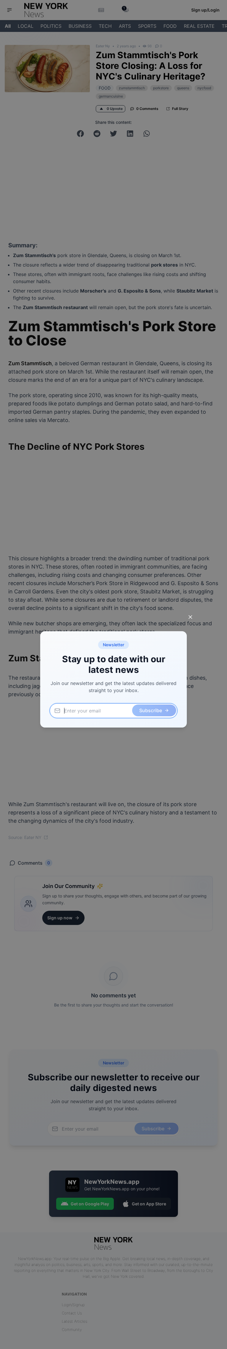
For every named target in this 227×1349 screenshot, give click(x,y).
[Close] (190, 617)
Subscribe (150, 710)
